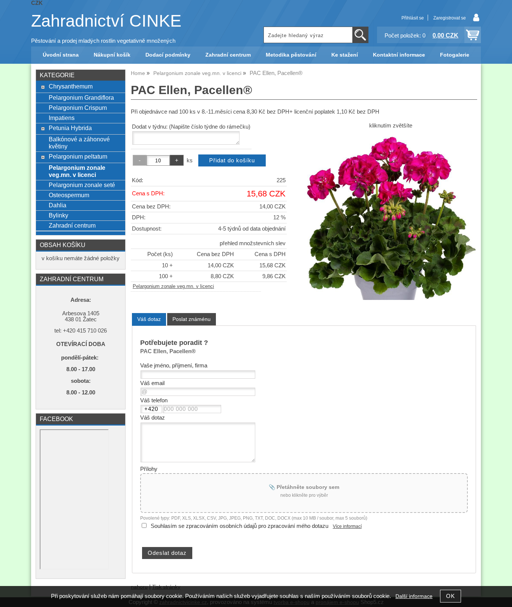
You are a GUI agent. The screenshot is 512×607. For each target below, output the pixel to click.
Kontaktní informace (399, 55)
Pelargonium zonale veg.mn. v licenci (173, 286)
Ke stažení (344, 55)
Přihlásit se (412, 18)
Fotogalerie (454, 55)
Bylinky (58, 215)
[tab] (149, 319)
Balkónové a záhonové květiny (79, 143)
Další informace (414, 596)
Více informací (347, 526)
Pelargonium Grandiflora (81, 97)
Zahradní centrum (228, 55)
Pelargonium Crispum (78, 107)
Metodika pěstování (291, 55)
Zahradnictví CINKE (106, 21)
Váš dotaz (149, 319)
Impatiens (62, 117)
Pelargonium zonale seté (82, 184)
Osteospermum (69, 195)
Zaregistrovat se (449, 18)
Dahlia (57, 205)
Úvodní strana (61, 55)
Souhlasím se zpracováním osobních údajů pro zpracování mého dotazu (239, 526)
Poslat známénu (191, 319)
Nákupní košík (112, 55)
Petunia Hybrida (70, 127)
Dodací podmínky (167, 55)
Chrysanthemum (71, 86)
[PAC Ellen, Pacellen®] (390, 216)
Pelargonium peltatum (78, 156)
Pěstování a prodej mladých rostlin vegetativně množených (103, 41)
